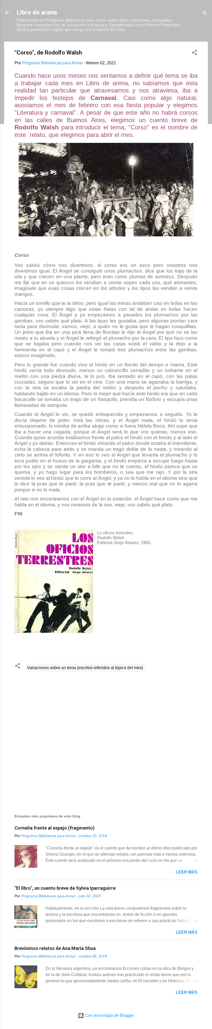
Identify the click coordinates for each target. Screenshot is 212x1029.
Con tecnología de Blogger (109, 1015)
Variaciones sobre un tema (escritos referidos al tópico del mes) (85, 668)
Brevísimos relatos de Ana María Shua (55, 948)
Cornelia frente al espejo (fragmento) (54, 828)
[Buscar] (205, 14)
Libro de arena (37, 12)
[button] (194, 53)
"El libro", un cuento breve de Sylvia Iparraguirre (65, 888)
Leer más (187, 872)
